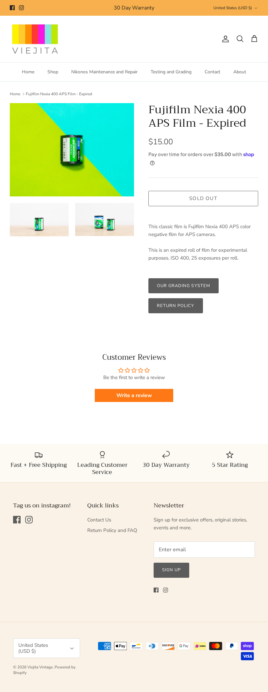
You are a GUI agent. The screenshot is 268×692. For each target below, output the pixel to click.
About (239, 72)
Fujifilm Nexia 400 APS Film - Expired (59, 94)
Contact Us (99, 520)
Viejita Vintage (40, 667)
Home (28, 72)
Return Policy (175, 306)
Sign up (171, 570)
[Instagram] (21, 7)
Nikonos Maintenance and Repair (104, 72)
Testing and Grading (171, 72)
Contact (212, 72)
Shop (52, 72)
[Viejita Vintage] (35, 39)
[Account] (224, 39)
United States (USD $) (232, 7)
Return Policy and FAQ (112, 530)
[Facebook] (12, 7)
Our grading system (183, 286)
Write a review (134, 395)
